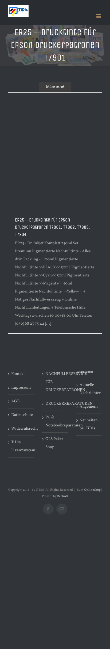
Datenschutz (21, 415)
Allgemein (89, 407)
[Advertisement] (55, 150)
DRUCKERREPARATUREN (55, 404)
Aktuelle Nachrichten (89, 389)
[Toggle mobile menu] (99, 16)
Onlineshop (92, 490)
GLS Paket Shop (54, 443)
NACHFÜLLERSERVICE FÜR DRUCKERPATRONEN (55, 382)
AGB (15, 401)
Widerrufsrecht (21, 429)
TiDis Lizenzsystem (21, 446)
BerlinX (62, 496)
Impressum (21, 388)
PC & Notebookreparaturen (55, 421)
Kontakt (18, 374)
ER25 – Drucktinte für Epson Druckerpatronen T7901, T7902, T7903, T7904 (52, 227)
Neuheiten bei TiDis (89, 424)
